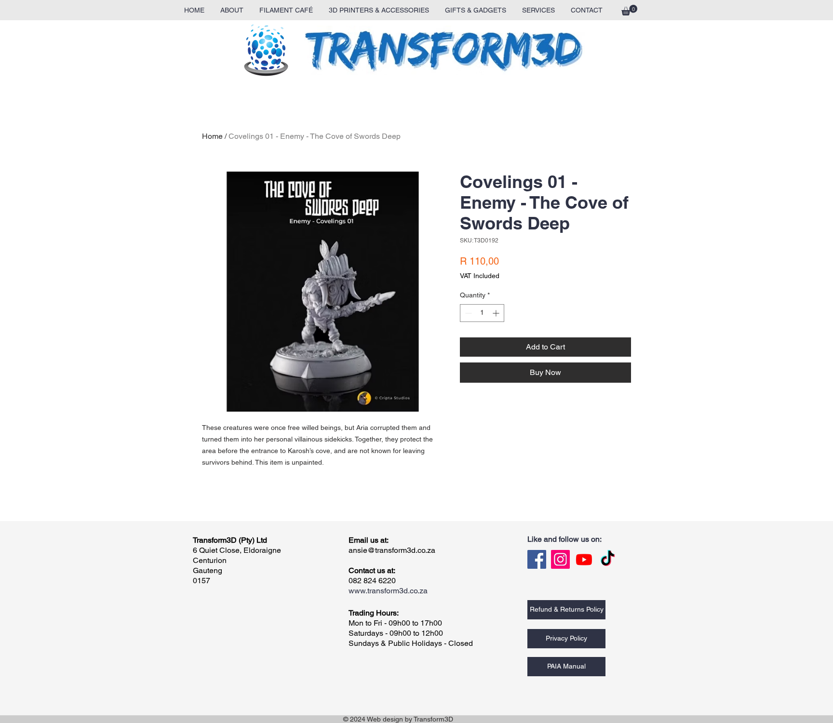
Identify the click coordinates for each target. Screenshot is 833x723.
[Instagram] (560, 559)
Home (212, 136)
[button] (629, 10)
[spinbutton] (482, 313)
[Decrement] (467, 313)
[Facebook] (536, 559)
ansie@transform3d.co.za (392, 550)
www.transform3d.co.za (388, 590)
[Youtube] (584, 559)
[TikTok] (607, 559)
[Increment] (497, 313)
